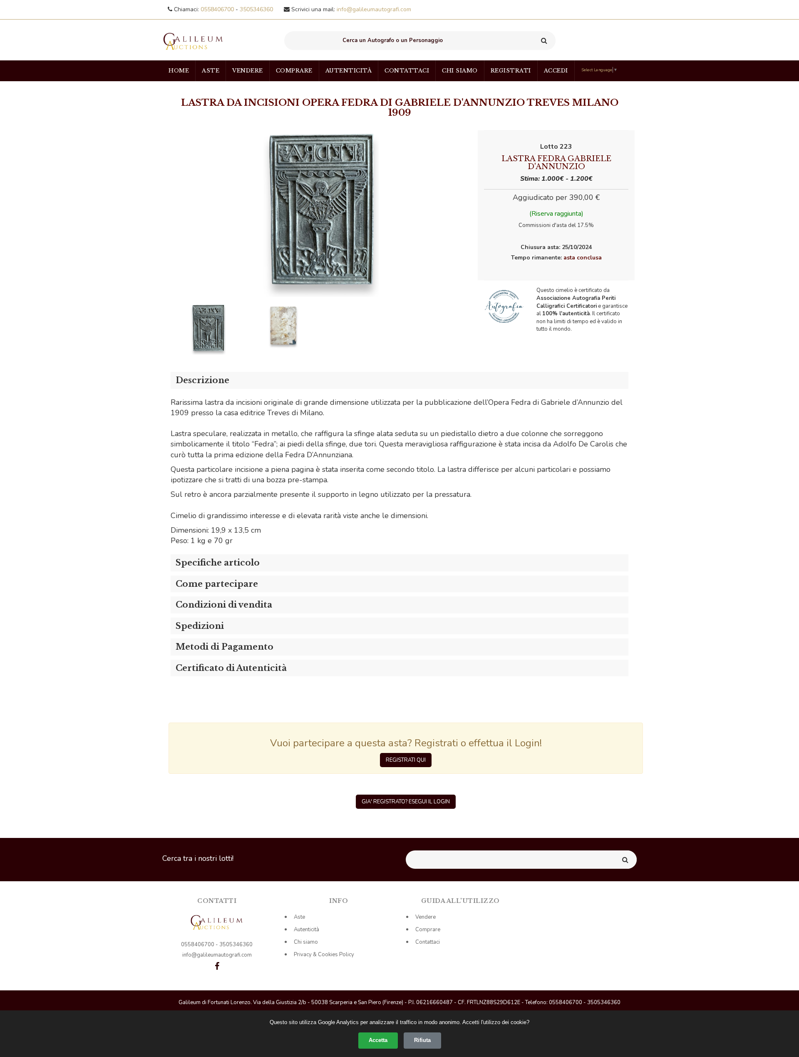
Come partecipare (217, 584)
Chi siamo (460, 70)
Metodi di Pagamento (224, 647)
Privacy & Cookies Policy (324, 954)
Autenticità (348, 70)
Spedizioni (200, 626)
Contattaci (407, 70)
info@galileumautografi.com (374, 9)
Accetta (378, 1040)
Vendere (247, 70)
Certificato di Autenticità (231, 668)
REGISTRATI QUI (406, 760)
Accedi (556, 70)
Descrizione (202, 380)
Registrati (511, 70)
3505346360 (256, 9)
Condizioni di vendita (224, 605)
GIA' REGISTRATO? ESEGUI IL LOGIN (406, 801)
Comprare (294, 70)
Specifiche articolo (218, 563)
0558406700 (218, 9)
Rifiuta (422, 1040)
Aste (210, 70)
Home (179, 70)
